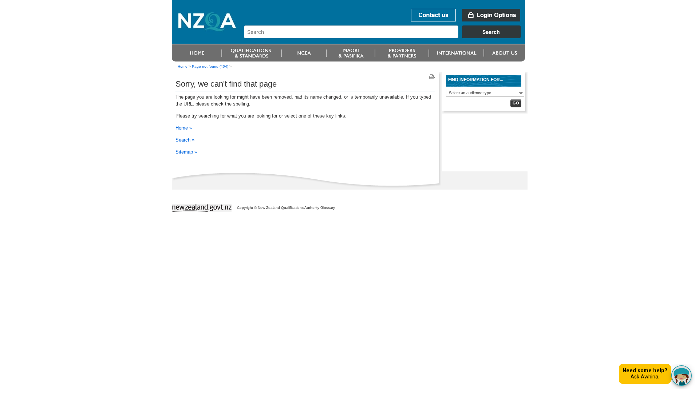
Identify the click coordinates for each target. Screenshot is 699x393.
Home (182, 66)
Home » (183, 128)
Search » (184, 140)
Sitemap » (186, 152)
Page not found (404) (210, 66)
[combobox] (385, 36)
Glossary (327, 208)
